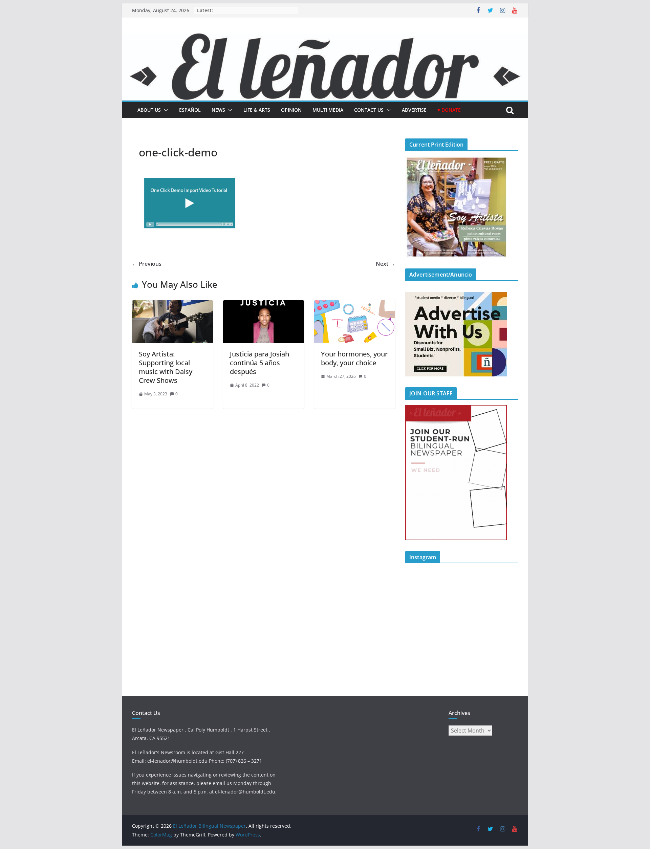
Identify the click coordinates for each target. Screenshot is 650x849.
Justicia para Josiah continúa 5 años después (259, 362)
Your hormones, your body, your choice (354, 358)
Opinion (291, 110)
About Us (149, 110)
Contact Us (369, 110)
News (218, 110)
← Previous (146, 263)
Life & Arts (256, 110)
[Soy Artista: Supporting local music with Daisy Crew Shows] (172, 305)
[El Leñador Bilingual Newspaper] (325, 38)
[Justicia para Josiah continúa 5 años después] (263, 305)
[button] (164, 110)
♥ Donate (449, 110)
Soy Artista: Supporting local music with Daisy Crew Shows (165, 367)
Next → (385, 263)
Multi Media (327, 110)
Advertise (414, 110)
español (190, 110)
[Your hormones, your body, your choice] (354, 305)
